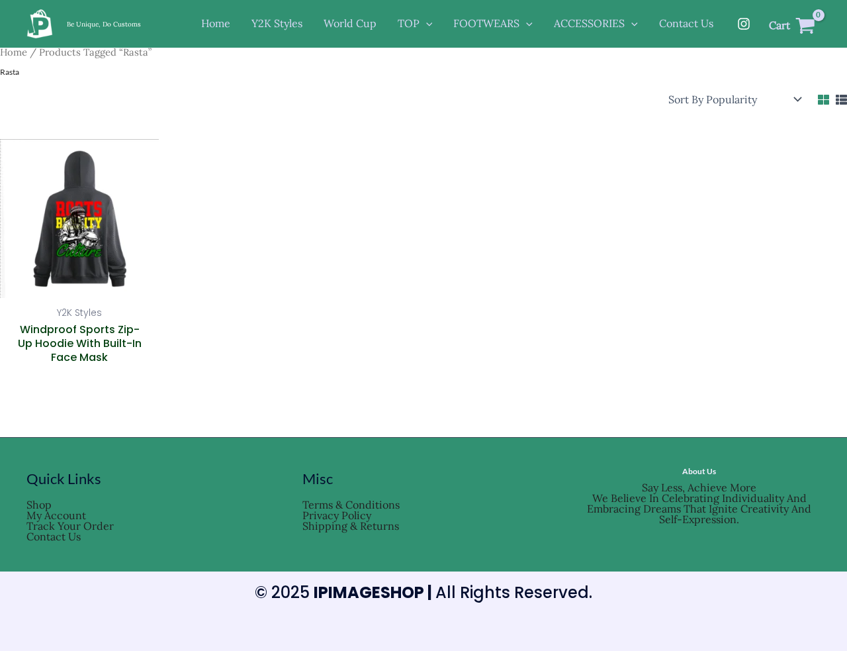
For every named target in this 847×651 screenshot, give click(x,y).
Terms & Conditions (351, 504)
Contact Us (53, 536)
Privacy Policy (336, 515)
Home (13, 52)
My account (56, 515)
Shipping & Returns (350, 525)
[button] (426, 23)
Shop (39, 504)
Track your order (70, 525)
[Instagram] (743, 23)
